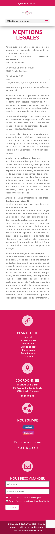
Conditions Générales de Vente (27, 530)
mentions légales (34, 498)
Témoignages (28, 353)
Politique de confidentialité (31, 527)
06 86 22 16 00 (28, 3)
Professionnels (28, 340)
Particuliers (28, 343)
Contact (28, 356)
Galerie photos (28, 346)
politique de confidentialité (37, 501)
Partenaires (28, 350)
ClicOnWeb (25, 524)
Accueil (28, 337)
